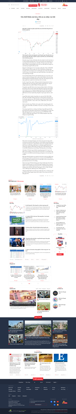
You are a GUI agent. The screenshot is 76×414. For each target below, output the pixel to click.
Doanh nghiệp (46, 8)
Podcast (40, 288)
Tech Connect (48, 382)
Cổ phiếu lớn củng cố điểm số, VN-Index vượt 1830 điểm (61, 206)
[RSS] (58, 405)
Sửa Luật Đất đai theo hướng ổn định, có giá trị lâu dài (15, 331)
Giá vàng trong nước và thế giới (45, 364)
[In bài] (23, 26)
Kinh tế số (28, 8)
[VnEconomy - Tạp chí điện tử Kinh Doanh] (38, 379)
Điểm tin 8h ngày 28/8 (62, 305)
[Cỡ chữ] (25, 26)
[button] (29, 283)
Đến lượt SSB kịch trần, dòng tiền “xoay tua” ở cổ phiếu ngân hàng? (60, 223)
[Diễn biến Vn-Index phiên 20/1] (38, 116)
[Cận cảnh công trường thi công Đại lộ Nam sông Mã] (38, 328)
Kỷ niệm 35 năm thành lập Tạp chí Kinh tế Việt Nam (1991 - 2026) (30, 364)
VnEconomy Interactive (59, 363)
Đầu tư (18, 8)
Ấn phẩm (60, 234)
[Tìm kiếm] (12, 5)
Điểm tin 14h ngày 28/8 (62, 293)
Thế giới (59, 8)
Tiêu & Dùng (28, 382)
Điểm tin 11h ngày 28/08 (62, 299)
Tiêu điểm (13, 8)
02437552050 (33, 402)
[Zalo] (60, 1)
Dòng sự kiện (38, 352)
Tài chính (22, 8)
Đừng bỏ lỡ (12, 263)
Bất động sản (53, 8)
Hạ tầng (26, 184)
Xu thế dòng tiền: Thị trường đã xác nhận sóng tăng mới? (37, 205)
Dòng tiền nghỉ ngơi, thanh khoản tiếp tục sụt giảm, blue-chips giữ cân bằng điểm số (61, 218)
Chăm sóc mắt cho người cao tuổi (43, 300)
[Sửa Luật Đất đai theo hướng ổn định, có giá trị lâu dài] (16, 325)
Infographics (44, 288)
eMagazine (48, 288)
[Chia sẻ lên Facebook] (45, 26)
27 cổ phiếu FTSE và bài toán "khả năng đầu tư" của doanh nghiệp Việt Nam (37, 217)
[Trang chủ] (9, 8)
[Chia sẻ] (53, 26)
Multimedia (12, 288)
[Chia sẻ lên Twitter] (47, 26)
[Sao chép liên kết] (51, 26)
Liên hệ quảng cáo (38, 404)
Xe (34, 382)
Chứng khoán (56, 184)
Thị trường (40, 8)
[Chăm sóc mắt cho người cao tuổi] (16, 338)
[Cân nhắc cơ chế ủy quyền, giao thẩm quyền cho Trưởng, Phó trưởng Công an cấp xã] (60, 338)
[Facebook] (56, 1)
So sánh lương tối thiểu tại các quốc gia (43, 312)
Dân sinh (64, 8)
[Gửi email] (49, 26)
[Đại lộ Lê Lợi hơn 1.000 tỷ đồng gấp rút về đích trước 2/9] (60, 325)
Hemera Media (23, 410)
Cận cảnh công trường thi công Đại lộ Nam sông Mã (37, 338)
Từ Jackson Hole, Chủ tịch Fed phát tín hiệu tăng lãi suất (37, 227)
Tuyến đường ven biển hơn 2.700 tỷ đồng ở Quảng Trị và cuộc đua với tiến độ (30, 194)
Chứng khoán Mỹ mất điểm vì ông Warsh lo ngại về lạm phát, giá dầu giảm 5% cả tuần (38, 239)
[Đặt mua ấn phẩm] (64, 4)
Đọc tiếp (12, 203)
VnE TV (37, 288)
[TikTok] (64, 1)
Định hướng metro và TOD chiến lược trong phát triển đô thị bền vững (15, 364)
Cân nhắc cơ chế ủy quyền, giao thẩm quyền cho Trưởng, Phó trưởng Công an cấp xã (60, 345)
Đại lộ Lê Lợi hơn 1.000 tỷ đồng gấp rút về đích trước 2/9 (60, 331)
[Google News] (66, 1)
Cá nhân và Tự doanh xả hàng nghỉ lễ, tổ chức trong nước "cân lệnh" (38, 250)
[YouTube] (62, 1)
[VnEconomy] (38, 31)
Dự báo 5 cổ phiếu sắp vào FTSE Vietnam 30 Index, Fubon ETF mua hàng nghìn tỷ (61, 212)
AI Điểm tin (60, 288)
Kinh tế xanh (34, 8)
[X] (58, 1)
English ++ (55, 382)
